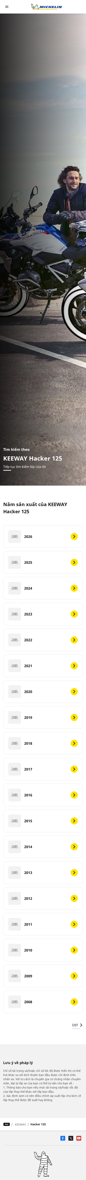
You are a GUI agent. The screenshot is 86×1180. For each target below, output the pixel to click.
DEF (75, 1025)
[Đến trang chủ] (47, 6)
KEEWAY (20, 1124)
